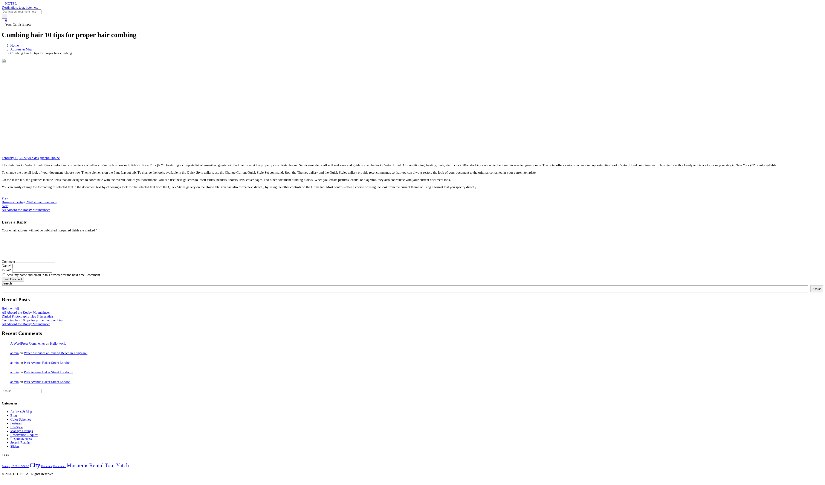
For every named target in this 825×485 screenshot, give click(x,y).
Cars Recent (20, 466)
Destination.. (59, 466)
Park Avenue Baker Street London (47, 363)
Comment (8, 261)
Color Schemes (20, 419)
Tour (110, 465)
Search (7, 283)
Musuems (77, 465)
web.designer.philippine (44, 158)
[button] (412, 7)
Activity (6, 466)
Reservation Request (24, 435)
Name (7, 266)
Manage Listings (21, 431)
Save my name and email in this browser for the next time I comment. (54, 275)
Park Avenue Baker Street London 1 (48, 372)
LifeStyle (16, 427)
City (35, 465)
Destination (46, 466)
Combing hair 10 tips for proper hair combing (32, 320)
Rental (96, 465)
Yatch (122, 465)
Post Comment (12, 279)
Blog (13, 415)
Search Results (20, 442)
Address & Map (21, 49)
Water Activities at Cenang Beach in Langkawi (55, 353)
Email (6, 270)
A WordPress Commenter (27, 343)
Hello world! (10, 308)
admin (14, 353)
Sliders (15, 446)
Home (14, 45)
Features (16, 423)
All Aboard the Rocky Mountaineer (26, 312)
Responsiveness (21, 439)
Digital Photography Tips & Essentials (27, 316)
